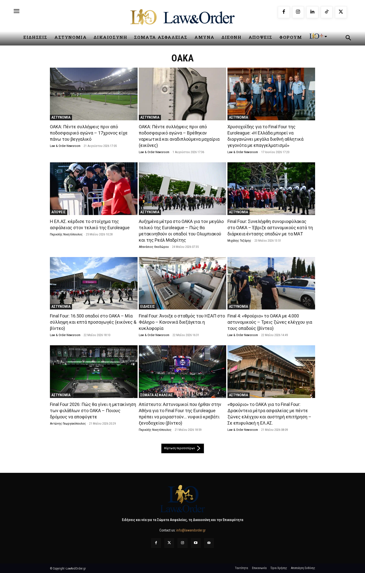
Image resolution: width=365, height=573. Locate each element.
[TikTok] (327, 12)
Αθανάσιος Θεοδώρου (154, 247)
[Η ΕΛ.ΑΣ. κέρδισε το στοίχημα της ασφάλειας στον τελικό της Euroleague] (94, 188)
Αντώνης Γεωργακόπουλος (68, 423)
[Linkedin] (312, 12)
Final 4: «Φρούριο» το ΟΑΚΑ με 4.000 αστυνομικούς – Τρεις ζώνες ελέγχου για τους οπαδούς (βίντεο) (269, 322)
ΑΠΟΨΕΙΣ (58, 212)
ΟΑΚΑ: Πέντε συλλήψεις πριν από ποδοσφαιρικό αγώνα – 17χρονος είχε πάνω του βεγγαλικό (89, 133)
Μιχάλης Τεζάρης (239, 240)
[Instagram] (298, 12)
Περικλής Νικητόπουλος (66, 234)
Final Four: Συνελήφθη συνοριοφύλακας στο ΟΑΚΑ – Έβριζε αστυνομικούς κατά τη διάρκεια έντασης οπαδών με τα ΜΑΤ (270, 227)
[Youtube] (196, 543)
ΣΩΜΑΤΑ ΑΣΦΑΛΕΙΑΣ (156, 395)
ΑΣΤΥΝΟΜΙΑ (61, 117)
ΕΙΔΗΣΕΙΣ (147, 306)
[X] (341, 12)
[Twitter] (169, 543)
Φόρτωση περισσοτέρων (179, 448)
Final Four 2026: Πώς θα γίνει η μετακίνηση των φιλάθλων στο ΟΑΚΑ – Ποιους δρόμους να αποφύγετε (93, 410)
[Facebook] (284, 12)
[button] (348, 38)
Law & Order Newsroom (65, 146)
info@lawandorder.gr (191, 530)
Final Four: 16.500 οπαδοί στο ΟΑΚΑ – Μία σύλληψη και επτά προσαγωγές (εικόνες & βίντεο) (93, 322)
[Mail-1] (209, 543)
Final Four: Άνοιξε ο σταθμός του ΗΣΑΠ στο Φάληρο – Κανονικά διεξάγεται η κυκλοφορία (182, 322)
